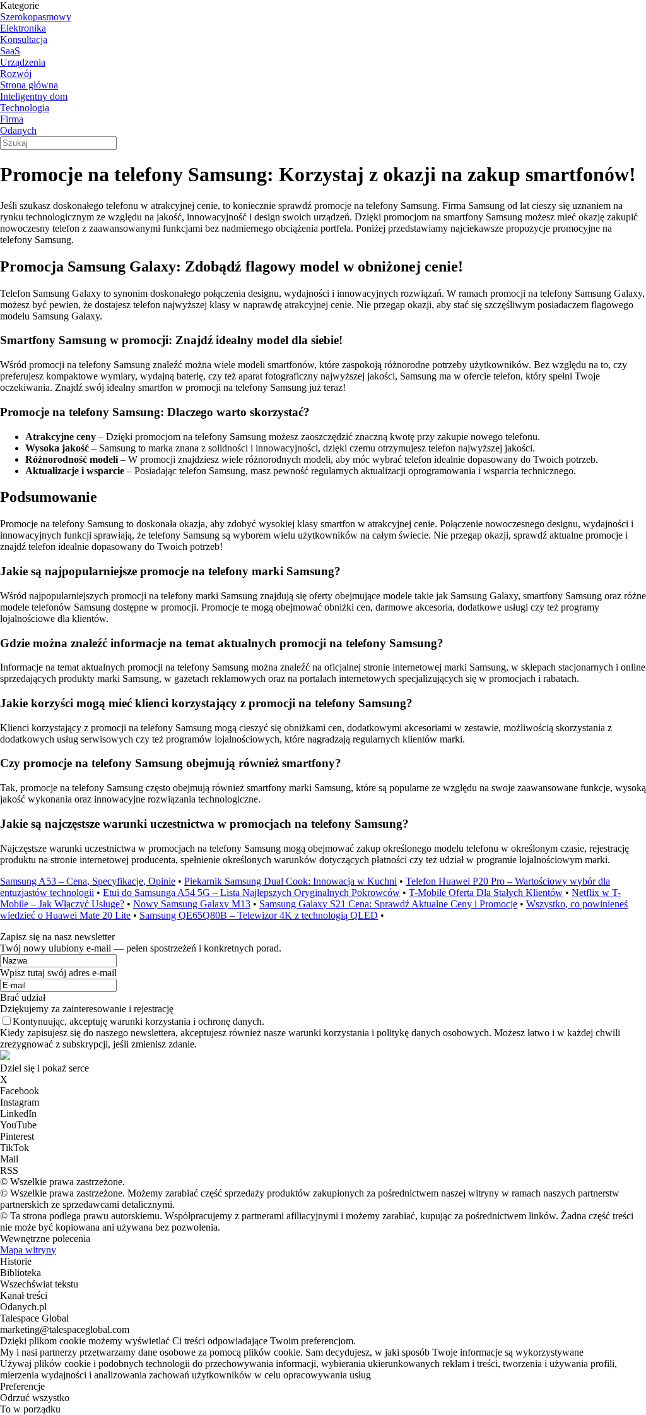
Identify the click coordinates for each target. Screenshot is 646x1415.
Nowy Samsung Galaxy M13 (191, 904)
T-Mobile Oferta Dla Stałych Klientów (486, 892)
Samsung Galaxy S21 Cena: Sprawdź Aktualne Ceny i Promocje (388, 904)
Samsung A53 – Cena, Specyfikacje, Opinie (87, 881)
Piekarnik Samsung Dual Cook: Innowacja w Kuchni (290, 881)
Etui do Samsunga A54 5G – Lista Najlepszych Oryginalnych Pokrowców (251, 892)
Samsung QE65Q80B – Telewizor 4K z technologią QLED (258, 915)
